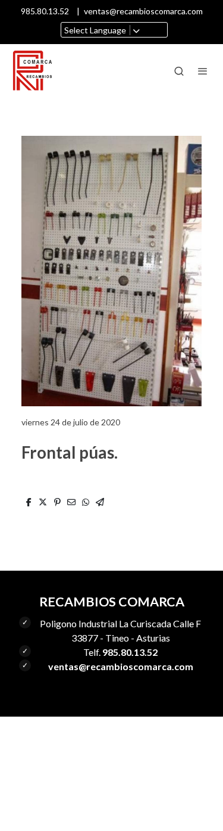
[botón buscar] (179, 71)
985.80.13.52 (45, 11)
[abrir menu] (202, 71)
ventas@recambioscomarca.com (143, 11)
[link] (32, 71)
